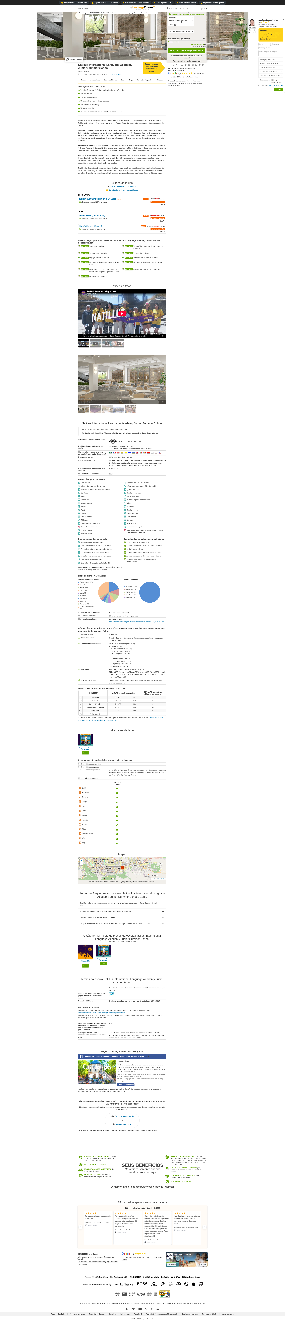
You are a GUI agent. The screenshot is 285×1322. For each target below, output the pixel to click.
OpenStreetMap (161, 879)
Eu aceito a (272, 85)
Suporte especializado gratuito (213, 3)
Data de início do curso (267, 67)
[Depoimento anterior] (80, 1227)
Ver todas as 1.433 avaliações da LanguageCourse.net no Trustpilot (98, 1263)
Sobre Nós (112, 1314)
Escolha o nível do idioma (268, 71)
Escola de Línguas (110, 80)
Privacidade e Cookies (97, 1314)
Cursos (83, 80)
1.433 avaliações (192, 77)
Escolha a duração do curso (269, 63)
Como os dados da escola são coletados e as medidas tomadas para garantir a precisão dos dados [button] (185, 83)
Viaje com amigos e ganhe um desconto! (187, 61)
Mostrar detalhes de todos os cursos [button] (123, 186)
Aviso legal (138, 1314)
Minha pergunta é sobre (267, 60)
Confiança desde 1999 (164, 3)
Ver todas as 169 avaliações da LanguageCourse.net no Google (142, 1258)
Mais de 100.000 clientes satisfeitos (137, 3)
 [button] (117, 793)
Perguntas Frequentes (144, 80)
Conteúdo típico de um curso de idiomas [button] (123, 190)
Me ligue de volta (278, 82)
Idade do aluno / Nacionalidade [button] (93, 576)
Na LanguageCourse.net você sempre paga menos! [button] (186, 14)
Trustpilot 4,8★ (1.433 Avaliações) (75, 3)
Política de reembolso (198, 46)
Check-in (172, 25)
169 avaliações (198, 73)
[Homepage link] (79, 13)
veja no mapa (117, 74)
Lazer (123, 80)
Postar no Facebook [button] (126, 1085)
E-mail (275, 80)
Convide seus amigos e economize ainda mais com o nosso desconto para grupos (116, 1056)
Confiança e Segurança (190, 1314)
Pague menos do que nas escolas (106, 3)
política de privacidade (276, 85)
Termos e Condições (58, 1314)
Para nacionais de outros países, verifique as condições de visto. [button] (101, 1013)
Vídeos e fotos (95, 80)
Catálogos (160, 80)
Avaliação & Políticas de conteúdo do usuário (162, 1314)
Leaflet (154, 879)
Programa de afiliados (209, 1314)
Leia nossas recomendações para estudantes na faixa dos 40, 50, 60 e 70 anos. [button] (136, 622)
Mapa (131, 80)
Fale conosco (125, 1314)
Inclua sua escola (228, 1314)
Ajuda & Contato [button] (83, 8)
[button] (271, 59)
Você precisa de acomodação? (270, 75)
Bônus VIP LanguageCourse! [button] (178, 39)
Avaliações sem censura (187, 3)
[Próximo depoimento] (204, 1227)
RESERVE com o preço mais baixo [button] (186, 51)
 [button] (117, 788)
